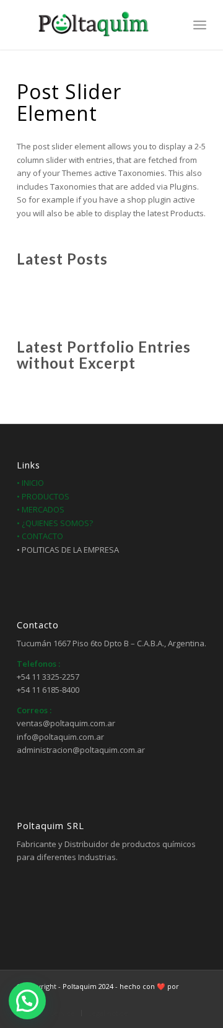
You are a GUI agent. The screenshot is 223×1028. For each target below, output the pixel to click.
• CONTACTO (40, 536)
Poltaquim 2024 (88, 986)
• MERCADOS (40, 509)
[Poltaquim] (92, 25)
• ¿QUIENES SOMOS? (55, 523)
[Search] (172, 25)
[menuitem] (172, 25)
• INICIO (30, 482)
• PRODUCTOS (43, 496)
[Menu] (199, 25)
